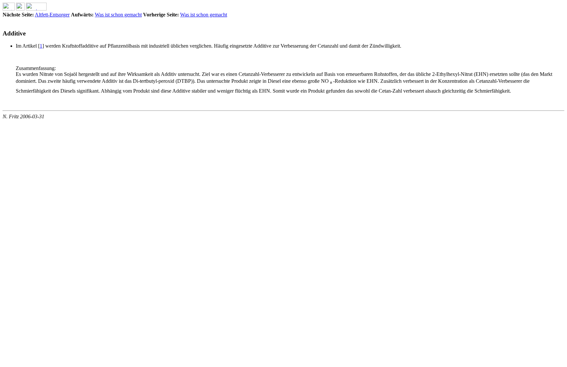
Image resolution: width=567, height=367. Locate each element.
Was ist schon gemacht (118, 14)
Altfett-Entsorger (52, 14)
